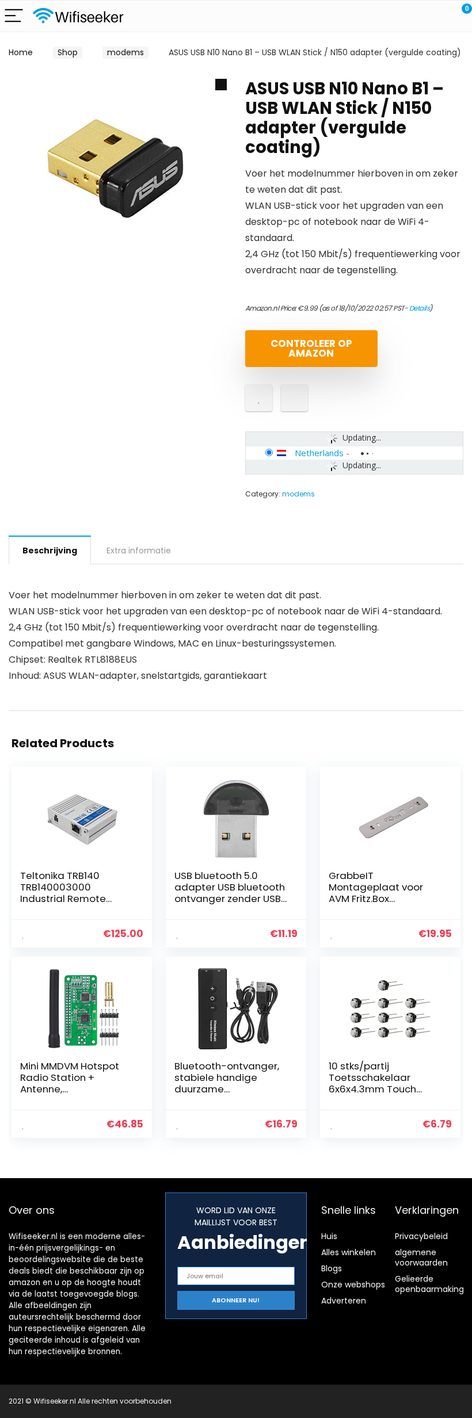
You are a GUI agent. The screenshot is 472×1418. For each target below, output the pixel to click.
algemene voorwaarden (421, 1257)
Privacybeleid (421, 1236)
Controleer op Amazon (311, 348)
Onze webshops (353, 1284)
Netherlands (319, 452)
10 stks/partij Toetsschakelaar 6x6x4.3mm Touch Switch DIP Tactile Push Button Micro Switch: (383, 1089)
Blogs (331, 1268)
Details (419, 308)
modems (125, 52)
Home (21, 52)
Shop (68, 52)
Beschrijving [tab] (49, 550)
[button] (221, 84)
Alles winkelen (348, 1252)
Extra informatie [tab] (138, 550)
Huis (329, 1236)
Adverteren (343, 1300)
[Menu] (14, 16)
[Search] (411, 16)
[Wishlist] (436, 16)
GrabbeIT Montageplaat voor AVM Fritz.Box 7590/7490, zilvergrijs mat (380, 898)
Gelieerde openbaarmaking (429, 1284)
